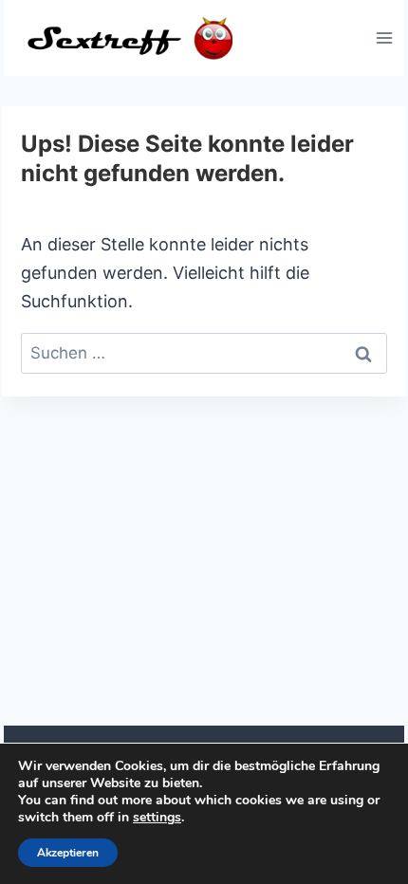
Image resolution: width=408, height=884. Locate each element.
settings (157, 817)
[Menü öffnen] (383, 37)
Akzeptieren (68, 852)
